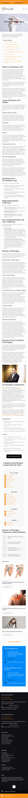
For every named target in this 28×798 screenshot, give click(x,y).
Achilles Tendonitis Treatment (7, 736)
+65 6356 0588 (18, 3)
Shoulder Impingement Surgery (8, 768)
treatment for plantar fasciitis (8, 415)
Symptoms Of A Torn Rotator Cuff (12, 47)
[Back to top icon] (14, 786)
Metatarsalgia (10, 487)
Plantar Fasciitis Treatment (7, 741)
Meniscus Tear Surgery (12, 500)
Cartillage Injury (10, 524)
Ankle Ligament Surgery (6, 734)
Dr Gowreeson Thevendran (11, 59)
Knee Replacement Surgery (7, 755)
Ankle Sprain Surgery (6, 742)
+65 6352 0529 (5, 3)
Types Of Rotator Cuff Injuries (11, 44)
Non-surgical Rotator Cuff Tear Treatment (14, 51)
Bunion (8, 483)
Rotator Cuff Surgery (9, 54)
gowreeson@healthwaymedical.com (16, 662)
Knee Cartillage (10, 496)
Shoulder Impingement (12, 513)
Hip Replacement (11, 504)
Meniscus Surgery (5, 756)
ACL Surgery (9, 494)
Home (8, 24)
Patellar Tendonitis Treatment (7, 757)
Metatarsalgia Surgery (6, 740)
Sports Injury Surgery (6, 743)
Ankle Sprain (10, 477)
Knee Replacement (11, 498)
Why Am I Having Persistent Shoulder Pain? (12, 631)
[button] (14, 537)
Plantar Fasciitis (10, 481)
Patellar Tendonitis (11, 502)
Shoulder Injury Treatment (7, 767)
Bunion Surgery (4, 738)
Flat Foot (9, 485)
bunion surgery (19, 414)
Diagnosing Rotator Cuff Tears (11, 49)
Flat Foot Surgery (5, 737)
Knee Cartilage (4, 754)
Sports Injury (9, 522)
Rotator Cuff (9, 515)
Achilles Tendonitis (11, 479)
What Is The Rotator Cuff (10, 42)
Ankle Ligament (10, 475)
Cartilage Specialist (5, 760)
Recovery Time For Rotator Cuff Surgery (13, 56)
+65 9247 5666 (11, 659)
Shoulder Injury (10, 511)
